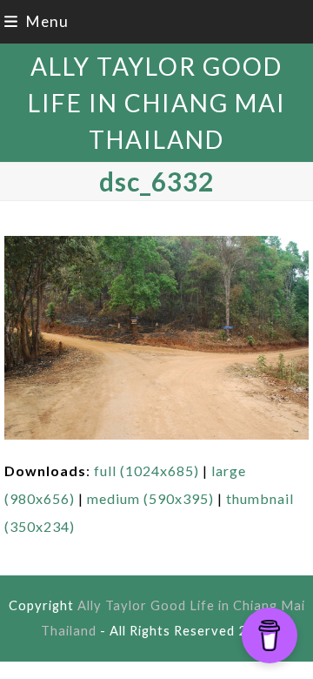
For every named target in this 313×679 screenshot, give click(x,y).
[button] (36, 21)
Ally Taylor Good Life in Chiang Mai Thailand (157, 102)
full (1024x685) (146, 470)
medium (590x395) (150, 498)
